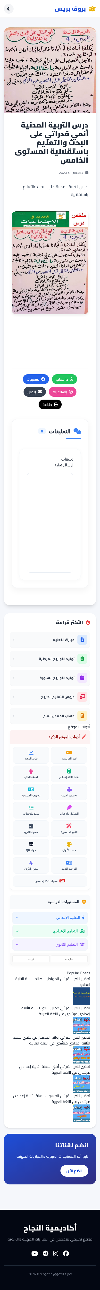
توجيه (31, 958)
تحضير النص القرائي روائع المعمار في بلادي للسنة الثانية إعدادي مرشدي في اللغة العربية (51, 1040)
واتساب (62, 379)
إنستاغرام (60, 391)
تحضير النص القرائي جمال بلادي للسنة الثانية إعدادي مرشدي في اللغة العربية (55, 1010)
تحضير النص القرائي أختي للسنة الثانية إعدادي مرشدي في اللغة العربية (54, 1069)
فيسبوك (33, 379)
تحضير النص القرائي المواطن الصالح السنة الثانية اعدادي (52, 981)
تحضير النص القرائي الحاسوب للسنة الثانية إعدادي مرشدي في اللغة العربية (51, 1098)
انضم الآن (74, 1170)
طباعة (47, 404)
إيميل (31, 391)
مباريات (69, 958)
